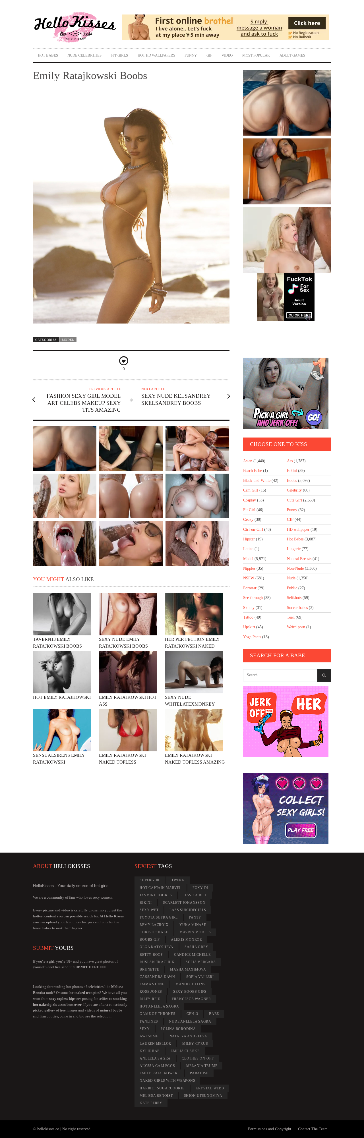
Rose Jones (151, 992)
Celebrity (294, 490)
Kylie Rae (150, 1051)
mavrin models (195, 932)
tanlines (149, 1021)
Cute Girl (294, 500)
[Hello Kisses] (77, 27)
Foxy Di (200, 888)
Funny (191, 55)
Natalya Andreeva (188, 1036)
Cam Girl (250, 490)
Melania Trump (202, 1066)
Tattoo (248, 617)
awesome (149, 1036)
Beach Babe (252, 471)
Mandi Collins (190, 984)
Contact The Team (313, 1129)
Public (292, 588)
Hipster (249, 539)
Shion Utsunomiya (203, 1096)
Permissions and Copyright (269, 1129)
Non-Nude (295, 568)
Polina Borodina (178, 1029)
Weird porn (296, 627)
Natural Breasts (299, 559)
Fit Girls (119, 55)
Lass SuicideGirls (187, 910)
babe (214, 1014)
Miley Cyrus (195, 1044)
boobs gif (150, 940)
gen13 (192, 1014)
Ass (290, 461)
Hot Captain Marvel (160, 888)
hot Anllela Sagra (159, 1006)
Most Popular (256, 55)
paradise (199, 1073)
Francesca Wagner (191, 999)
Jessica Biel (195, 895)
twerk (178, 880)
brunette (149, 969)
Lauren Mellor (155, 1044)
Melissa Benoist (156, 1096)
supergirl (150, 880)
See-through (253, 598)
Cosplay (249, 500)
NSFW (248, 578)
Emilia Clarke (185, 1051)
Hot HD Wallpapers (156, 55)
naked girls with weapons (167, 1081)
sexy (145, 1029)
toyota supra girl (159, 917)
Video (227, 55)
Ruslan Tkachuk (157, 962)
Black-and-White (256, 480)
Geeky (248, 519)
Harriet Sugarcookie (162, 1088)
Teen (291, 617)
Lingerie (294, 549)
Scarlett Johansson (184, 903)
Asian (247, 461)
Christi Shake (154, 932)
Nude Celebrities (84, 55)
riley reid (150, 999)
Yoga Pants (252, 637)
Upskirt (249, 627)
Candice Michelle (192, 955)
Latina (248, 549)
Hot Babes (48, 55)
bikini (146, 903)
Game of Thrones (157, 1014)
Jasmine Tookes (156, 895)
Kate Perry (151, 1103)
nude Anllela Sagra (190, 1021)
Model (68, 339)
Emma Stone (152, 984)
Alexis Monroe (186, 940)
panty (195, 917)
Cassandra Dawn (157, 977)
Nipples (249, 568)
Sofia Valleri (200, 977)
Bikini (292, 471)
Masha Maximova (188, 969)
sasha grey (196, 947)
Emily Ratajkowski (159, 1073)
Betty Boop (151, 955)
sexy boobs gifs (189, 992)
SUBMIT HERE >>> (89, 967)
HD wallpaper (298, 529)
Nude (291, 578)
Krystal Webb (210, 1088)
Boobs (292, 480)
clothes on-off (198, 1058)
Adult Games (292, 55)
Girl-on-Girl (253, 529)
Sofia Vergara (201, 962)
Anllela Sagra (155, 1058)
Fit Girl (249, 510)
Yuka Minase (192, 925)
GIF (209, 55)
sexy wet (149, 910)
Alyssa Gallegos (157, 1066)
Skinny (249, 608)
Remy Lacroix (154, 925)
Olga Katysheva (156, 947)
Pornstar (250, 588)
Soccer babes (297, 608)
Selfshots (294, 598)
